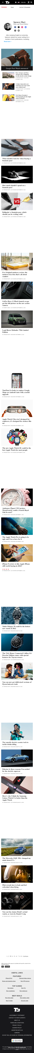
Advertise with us (17, 1030)
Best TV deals (9, 1000)
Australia (7, 966)
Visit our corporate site (20, 1047)
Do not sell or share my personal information (17, 1035)
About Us (17, 1020)
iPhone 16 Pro (9, 978)
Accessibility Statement (17, 1015)
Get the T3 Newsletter (24, 7)
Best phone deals (9, 997)
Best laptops (10, 988)
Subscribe (23, 2)
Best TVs (23, 988)
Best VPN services (25, 981)
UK (2, 966)
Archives (25, 956)
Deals (12, 7)
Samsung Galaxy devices (25, 978)
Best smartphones (10, 990)
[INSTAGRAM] (22, 27)
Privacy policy (17, 1025)
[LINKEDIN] (25, 27)
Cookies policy (17, 1027)
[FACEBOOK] (15, 27)
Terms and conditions (17, 1022)
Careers (17, 1032)
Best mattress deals (24, 997)
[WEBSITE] (15, 30)
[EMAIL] (18, 30)
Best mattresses (23, 990)
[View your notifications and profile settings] (15, 2)
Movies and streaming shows (9, 981)
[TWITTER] (18, 27)
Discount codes (24, 1000)
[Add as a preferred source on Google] (17, 1040)
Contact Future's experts (17, 1017)
